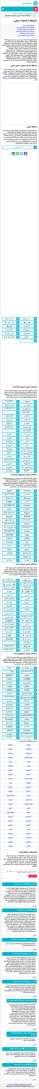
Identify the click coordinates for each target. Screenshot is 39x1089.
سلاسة (10, 817)
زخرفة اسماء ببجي (28, 25)
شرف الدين (28, 779)
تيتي (10, 829)
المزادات (28, 838)
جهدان (28, 745)
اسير (10, 808)
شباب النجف (28, 804)
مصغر (10, 749)
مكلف (28, 762)
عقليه (10, 770)
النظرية (10, 833)
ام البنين (28, 800)
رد (34, 906)
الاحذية (10, 779)
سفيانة (10, 745)
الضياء (10, 757)
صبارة (10, 787)
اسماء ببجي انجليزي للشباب (25, 31)
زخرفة (22, 1084)
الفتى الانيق (28, 757)
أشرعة (10, 838)
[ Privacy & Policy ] (13, 1084)
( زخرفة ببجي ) (7, 76)
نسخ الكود (32, 876)
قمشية (28, 842)
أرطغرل (10, 842)
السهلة (28, 770)
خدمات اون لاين (30, 14)
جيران (10, 800)
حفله (28, 812)
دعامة (28, 791)
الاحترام (28, 787)
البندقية (28, 753)
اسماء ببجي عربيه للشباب (25, 29)
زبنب (10, 783)
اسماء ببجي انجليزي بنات (26, 35)
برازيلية (28, 783)
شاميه (28, 825)
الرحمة (10, 804)
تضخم (10, 753)
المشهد (28, 749)
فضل (28, 766)
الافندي (28, 821)
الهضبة (10, 766)
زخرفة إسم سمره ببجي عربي (25, 27)
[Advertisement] (19, 104)
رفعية (10, 846)
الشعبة (28, 817)
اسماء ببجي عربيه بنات (27, 33)
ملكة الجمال (10, 795)
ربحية (10, 762)
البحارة (10, 791)
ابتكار (28, 808)
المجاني (28, 1084)
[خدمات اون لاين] (36, 9)
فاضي (28, 846)
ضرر (28, 829)
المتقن (28, 833)
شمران (10, 774)
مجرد (28, 795)
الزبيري (10, 825)
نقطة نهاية (10, 812)
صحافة (10, 821)
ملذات (28, 774)
